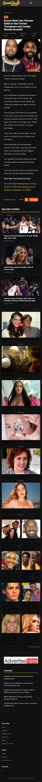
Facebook (8, 190)
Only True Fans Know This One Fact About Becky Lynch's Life (30, 639)
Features (4, 737)
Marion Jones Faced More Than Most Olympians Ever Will (10, 576)
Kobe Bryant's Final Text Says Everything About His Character (30, 544)
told (5, 128)
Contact (4, 757)
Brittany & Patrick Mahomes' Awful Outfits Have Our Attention (30, 607)
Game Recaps (6, 734)
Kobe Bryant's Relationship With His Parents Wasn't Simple (10, 544)
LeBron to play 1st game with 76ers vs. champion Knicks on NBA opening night (19, 299)
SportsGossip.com (25, 187)
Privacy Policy (6, 760)
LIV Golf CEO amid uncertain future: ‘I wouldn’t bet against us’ (20, 704)
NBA (10, 12)
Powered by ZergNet (34, 647)
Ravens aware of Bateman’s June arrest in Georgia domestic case (18, 684)
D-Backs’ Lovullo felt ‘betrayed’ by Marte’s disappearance (18, 677)
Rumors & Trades (7, 743)
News (3, 727)
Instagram (17, 190)
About (4, 754)
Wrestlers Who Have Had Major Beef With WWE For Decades (9, 639)
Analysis (4, 730)
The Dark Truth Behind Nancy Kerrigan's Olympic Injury (11, 607)
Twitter (28, 190)
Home (5, 12)
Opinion (4, 740)
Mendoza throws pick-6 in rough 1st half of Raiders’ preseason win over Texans (19, 691)
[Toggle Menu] (30, 3)
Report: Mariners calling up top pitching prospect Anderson (18, 698)
